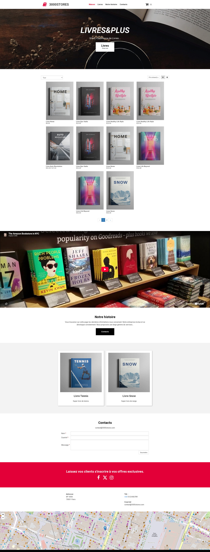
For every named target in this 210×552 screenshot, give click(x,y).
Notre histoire (111, 4)
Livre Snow (110, 211)
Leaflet (201, 549)
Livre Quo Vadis (82, 121)
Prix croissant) (153, 77)
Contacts (123, 4)
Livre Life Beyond (143, 166)
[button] (105, 528)
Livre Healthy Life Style (115, 121)
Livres (100, 4)
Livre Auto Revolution (54, 166)
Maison (92, 4)
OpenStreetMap (206, 549)
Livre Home (50, 121)
